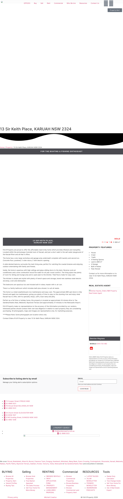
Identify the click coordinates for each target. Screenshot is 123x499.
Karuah (112, 461)
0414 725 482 (102, 344)
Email (80, 378)
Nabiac (2, 464)
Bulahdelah (17, 461)
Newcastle (58, 464)
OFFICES (27, 3)
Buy (35, 3)
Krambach (56, 461)
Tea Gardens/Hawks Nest (73, 464)
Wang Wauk (73, 461)
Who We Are (71, 3)
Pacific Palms (11, 464)
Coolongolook (95, 461)
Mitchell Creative (50, 497)
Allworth (25, 461)
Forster (39, 464)
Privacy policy (13, 497)
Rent (48, 3)
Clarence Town (39, 461)
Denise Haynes (97, 338)
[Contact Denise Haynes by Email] (91, 348)
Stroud (9, 461)
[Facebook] (105, 3)
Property (9, 147)
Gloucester (105, 461)
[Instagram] (111, 3)
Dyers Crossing (83, 461)
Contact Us (95, 3)
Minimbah (64, 461)
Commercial (58, 3)
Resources (83, 3)
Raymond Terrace (23, 464)
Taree (52, 464)
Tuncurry (46, 464)
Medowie (119, 461)
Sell (42, 3)
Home (2, 147)
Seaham (33, 464)
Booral (31, 461)
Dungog (49, 461)
